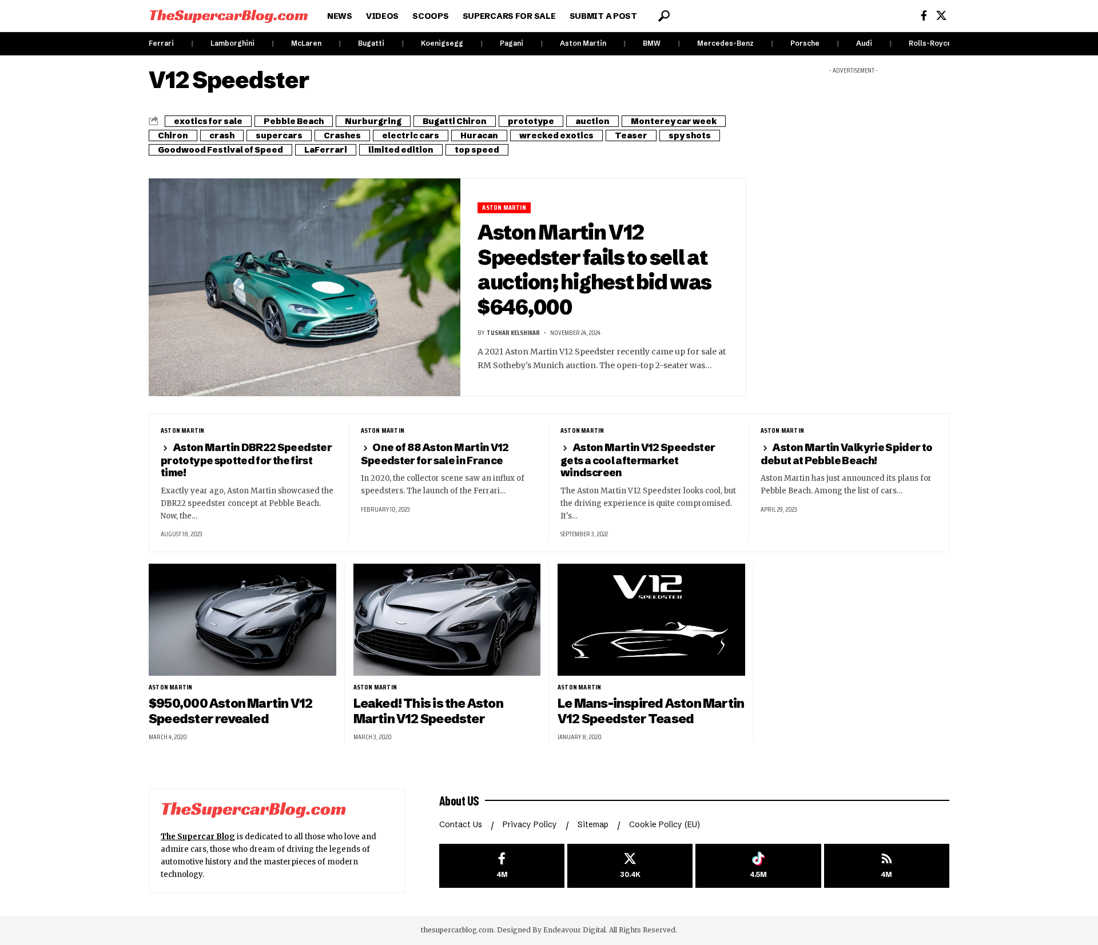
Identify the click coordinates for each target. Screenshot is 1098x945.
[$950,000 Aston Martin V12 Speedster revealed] (242, 620)
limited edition (400, 150)
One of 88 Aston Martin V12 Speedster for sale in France (435, 453)
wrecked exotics (556, 135)
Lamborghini (232, 43)
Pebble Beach (294, 121)
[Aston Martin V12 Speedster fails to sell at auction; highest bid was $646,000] (304, 287)
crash (221, 135)
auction (592, 121)
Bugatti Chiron (455, 121)
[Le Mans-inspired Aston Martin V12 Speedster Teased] (651, 620)
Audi (864, 43)
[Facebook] (924, 16)
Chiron (173, 135)
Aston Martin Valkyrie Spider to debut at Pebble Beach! (847, 453)
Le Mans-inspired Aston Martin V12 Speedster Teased (651, 711)
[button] (664, 16)
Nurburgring (373, 121)
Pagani (511, 43)
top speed (477, 150)
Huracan (479, 135)
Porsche (804, 43)
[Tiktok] (758, 866)
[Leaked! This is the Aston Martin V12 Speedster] (447, 620)
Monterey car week (674, 121)
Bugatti (371, 43)
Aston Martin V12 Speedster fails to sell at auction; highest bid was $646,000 (594, 270)
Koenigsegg (442, 43)
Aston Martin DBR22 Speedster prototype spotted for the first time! (246, 460)
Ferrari (161, 43)
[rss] (886, 866)
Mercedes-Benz (725, 43)
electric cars (410, 135)
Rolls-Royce (930, 43)
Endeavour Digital (574, 930)
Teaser (631, 135)
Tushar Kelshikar (513, 332)
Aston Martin (583, 43)
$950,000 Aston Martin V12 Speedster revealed (230, 711)
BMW (652, 43)
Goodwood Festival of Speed (220, 150)
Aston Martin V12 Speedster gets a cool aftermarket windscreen (637, 460)
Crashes (342, 135)
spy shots (690, 135)
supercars (279, 135)
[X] (941, 16)
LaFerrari (325, 150)
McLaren (306, 43)
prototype (531, 121)
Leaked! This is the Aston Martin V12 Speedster (428, 711)
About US (459, 800)
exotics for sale (208, 121)
